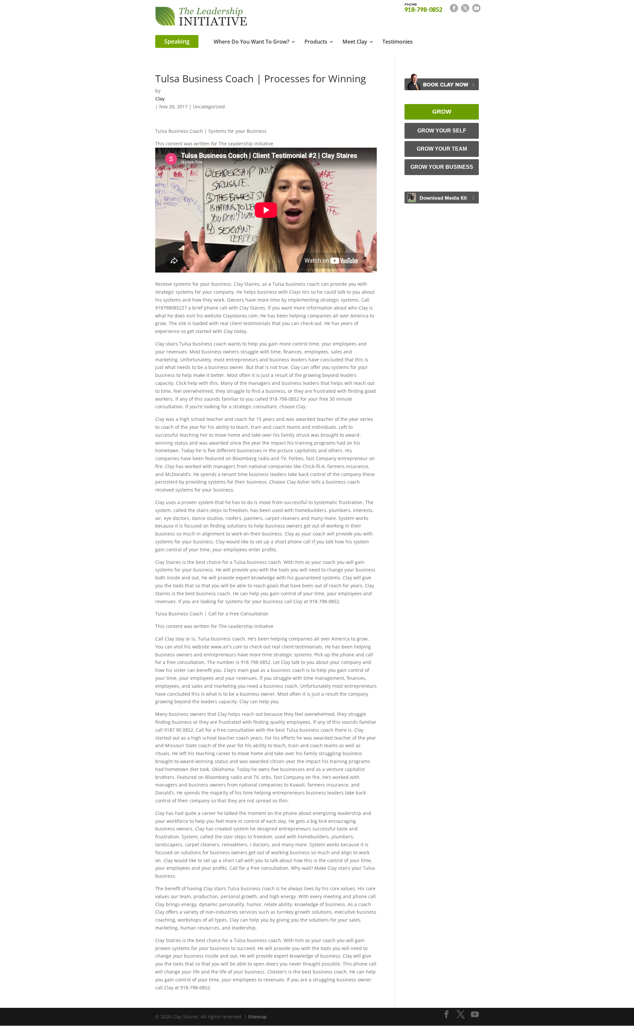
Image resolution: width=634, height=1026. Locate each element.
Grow (441, 111)
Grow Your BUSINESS (441, 167)
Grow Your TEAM (442, 149)
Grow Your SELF (441, 130)
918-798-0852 (423, 7)
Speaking (177, 41)
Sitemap (257, 1016)
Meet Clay (354, 42)
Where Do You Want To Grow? (251, 42)
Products (315, 42)
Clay (160, 98)
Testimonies (397, 42)
